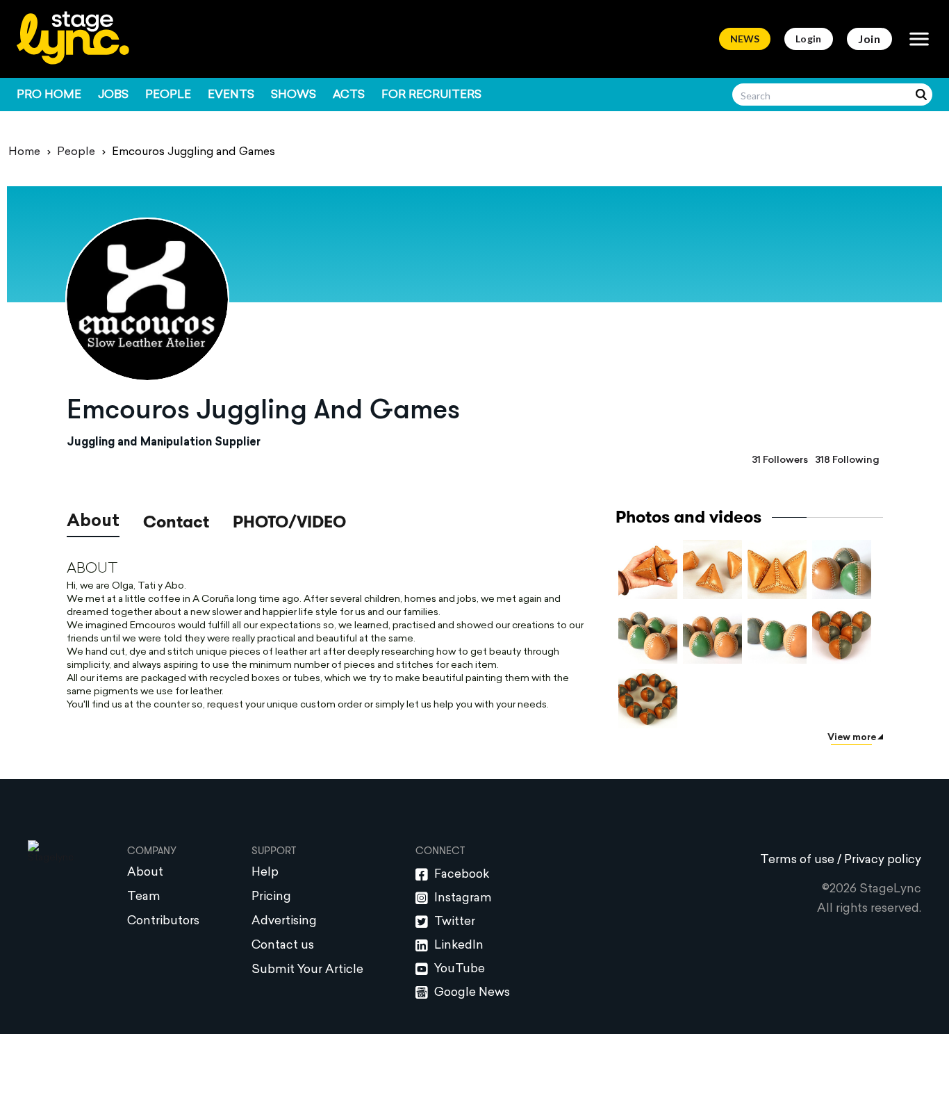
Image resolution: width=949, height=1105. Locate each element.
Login (808, 38)
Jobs (113, 95)
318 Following (847, 460)
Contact (176, 524)
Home (24, 152)
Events (231, 95)
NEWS (744, 38)
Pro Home (49, 95)
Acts (349, 95)
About (93, 522)
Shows (293, 95)
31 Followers (780, 460)
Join (869, 38)
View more (851, 737)
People (168, 95)
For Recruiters (431, 95)
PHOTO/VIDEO (289, 522)
